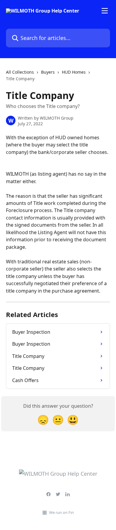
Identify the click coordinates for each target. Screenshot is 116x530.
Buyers (48, 72)
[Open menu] (104, 10)
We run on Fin (61, 512)
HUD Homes (74, 72)
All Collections (20, 72)
